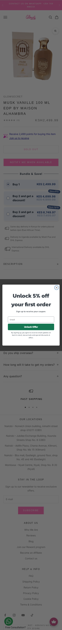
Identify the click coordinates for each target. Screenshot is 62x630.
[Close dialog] (56, 288)
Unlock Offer (31, 327)
